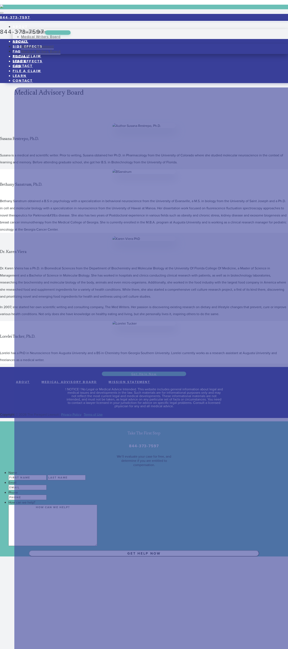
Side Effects (28, 61)
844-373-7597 (15, 17)
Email (12, 482)
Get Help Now (58, 32)
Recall (21, 56)
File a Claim (27, 71)
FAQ (17, 51)
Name (12, 472)
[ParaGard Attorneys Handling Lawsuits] (1, 2)
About (20, 41)
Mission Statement (37, 46)
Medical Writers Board (41, 36)
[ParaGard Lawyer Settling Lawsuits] (30, 25)
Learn (20, 75)
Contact (23, 65)
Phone (13, 492)
